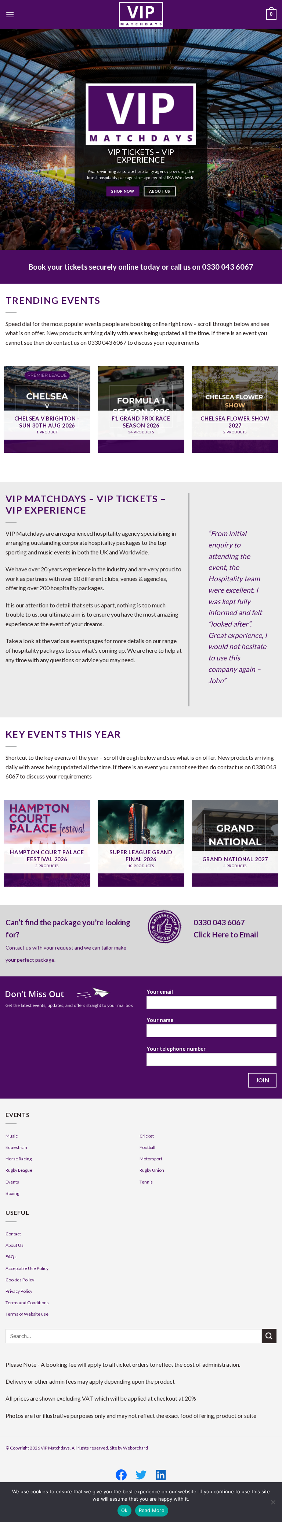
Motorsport (151, 1158)
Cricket (147, 1136)
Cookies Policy (20, 1279)
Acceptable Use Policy (27, 1268)
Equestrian (16, 1147)
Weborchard (135, 1448)
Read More (151, 1510)
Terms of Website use (27, 1314)
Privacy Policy (19, 1291)
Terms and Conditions (27, 1302)
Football (147, 1147)
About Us (15, 1245)
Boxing (12, 1193)
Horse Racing (19, 1158)
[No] (272, 1504)
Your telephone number (176, 1049)
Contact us (18, 947)
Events (12, 1182)
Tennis (146, 1182)
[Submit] (269, 1336)
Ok (124, 1510)
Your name (160, 1020)
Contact (13, 1234)
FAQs (11, 1256)
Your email (160, 992)
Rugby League (19, 1170)
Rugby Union (152, 1170)
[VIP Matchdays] (141, 14)
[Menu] (10, 15)
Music (12, 1136)
